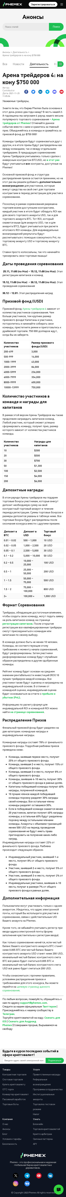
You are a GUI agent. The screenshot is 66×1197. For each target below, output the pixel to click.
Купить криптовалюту (13, 1084)
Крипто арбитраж (42, 1134)
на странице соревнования (27, 712)
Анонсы (6, 52)
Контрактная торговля (14, 1074)
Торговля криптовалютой (46, 1129)
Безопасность (9, 1143)
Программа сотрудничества (47, 1089)
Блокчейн (38, 1124)
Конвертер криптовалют (15, 1094)
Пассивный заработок (14, 1099)
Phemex (7, 1025)
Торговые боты (10, 1104)
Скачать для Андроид (22, 1021)
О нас (5, 1124)
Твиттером (50, 1006)
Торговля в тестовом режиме (44, 1107)
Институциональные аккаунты (43, 1097)
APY (35, 1143)
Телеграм (8, 1014)
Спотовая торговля (12, 1079)
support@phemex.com (33, 1002)
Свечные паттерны (43, 1138)
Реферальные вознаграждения (42, 1082)
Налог (36, 1114)
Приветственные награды (46, 1074)
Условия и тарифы (11, 1138)
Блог (4, 1134)
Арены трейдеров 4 (34, 308)
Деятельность (20, 52)
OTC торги (8, 1089)
